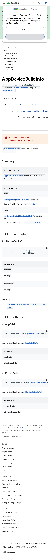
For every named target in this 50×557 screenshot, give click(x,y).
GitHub (4, 470)
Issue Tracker (6, 535)
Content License (25, 428)
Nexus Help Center (8, 520)
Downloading (7, 455)
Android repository (9, 448)
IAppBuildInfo (8, 90)
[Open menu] (3, 3)
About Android (7, 543)
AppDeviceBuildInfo (13, 176)
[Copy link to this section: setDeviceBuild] (20, 373)
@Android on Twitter (9, 480)
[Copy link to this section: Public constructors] (30, 234)
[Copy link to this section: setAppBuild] (17, 324)
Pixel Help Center (8, 516)
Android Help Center (9, 512)
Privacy (43, 543)
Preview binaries (8, 459)
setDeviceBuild (11, 216)
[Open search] (34, 2)
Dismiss (25, 29)
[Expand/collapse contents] (15, 47)
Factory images (7, 463)
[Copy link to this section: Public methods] (25, 317)
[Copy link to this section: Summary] (17, 161)
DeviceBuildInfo (20, 88)
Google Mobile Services (10, 527)
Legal (28, 543)
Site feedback (8, 547)
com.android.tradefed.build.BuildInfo (24, 105)
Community (19, 543)
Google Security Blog (9, 491)
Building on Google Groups (12, 499)
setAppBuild (9, 200)
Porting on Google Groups (11, 503)
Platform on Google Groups (12, 495)
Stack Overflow (7, 531)
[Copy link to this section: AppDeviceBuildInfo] (25, 241)
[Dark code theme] (46, 248)
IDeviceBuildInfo (19, 140)
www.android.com (9, 524)
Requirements (7, 452)
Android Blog (7, 488)
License (35, 543)
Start (25, 37)
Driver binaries (7, 467)
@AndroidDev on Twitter (11, 484)
